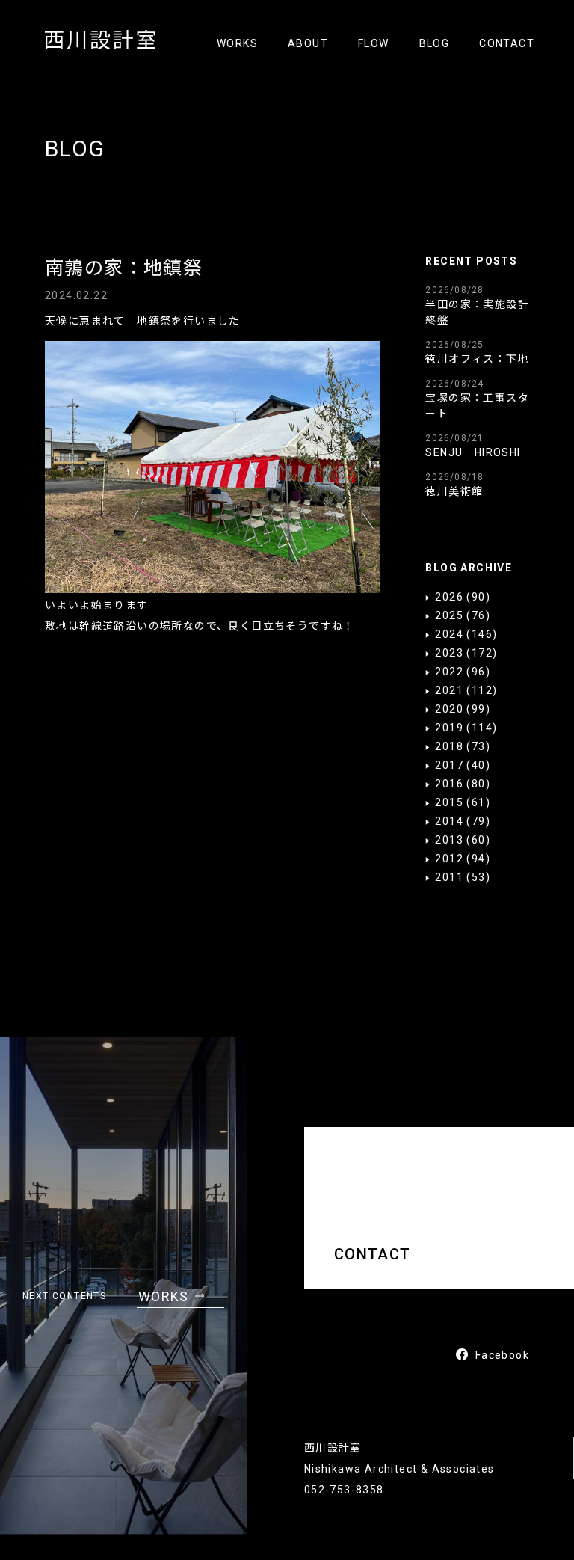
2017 (449, 765)
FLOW (373, 43)
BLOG (434, 43)
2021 (449, 690)
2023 (449, 653)
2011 (449, 877)
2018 (449, 746)
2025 (449, 615)
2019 (449, 728)
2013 (449, 840)
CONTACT (506, 43)
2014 (449, 821)
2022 (449, 672)
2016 (449, 784)
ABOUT (308, 43)
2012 (449, 859)
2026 (449, 597)
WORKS (237, 43)
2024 (449, 634)
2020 (449, 709)
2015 (449, 802)
